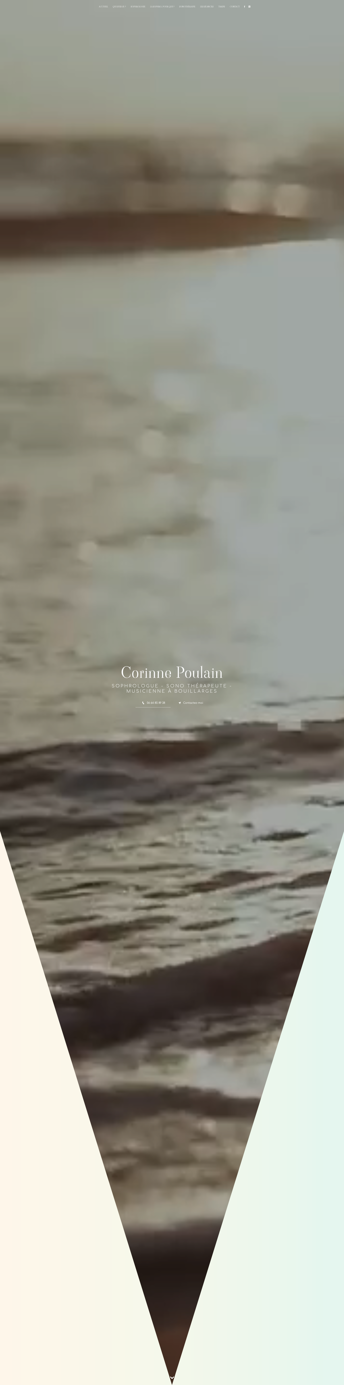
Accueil (103, 6)
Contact (235, 6)
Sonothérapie (187, 6)
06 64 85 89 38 (156, 702)
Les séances (207, 6)
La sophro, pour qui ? (162, 6)
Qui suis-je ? (119, 6)
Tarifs (221, 6)
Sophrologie (138, 6)
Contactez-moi (193, 702)
